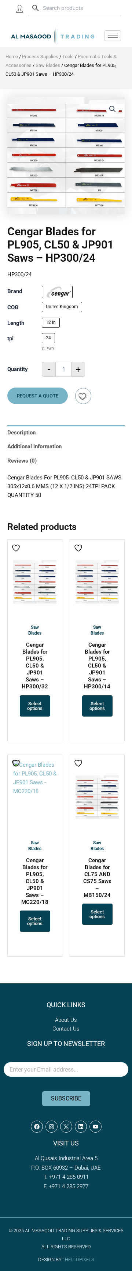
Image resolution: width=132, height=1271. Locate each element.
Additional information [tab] (34, 446)
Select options (35, 706)
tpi (10, 338)
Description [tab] (21, 432)
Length (15, 323)
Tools (68, 56)
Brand (14, 291)
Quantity (17, 369)
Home (12, 56)
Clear (48, 349)
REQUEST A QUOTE (37, 396)
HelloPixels (79, 1259)
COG (12, 307)
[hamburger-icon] (112, 35)
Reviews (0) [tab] (22, 460)
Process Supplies (40, 56)
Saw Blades (48, 65)
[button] (112, 109)
